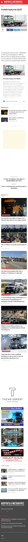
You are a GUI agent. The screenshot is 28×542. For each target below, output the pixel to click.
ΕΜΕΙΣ (2, 535)
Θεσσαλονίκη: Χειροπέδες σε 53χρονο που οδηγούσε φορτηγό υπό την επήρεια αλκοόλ (18, 112)
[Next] (15, 126)
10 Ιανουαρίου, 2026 (6, 248)
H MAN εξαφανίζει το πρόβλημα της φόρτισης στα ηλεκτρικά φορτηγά (16, 470)
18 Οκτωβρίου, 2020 (5, 12)
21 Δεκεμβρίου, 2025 (6, 303)
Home (2, 6)
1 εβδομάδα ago (12, 485)
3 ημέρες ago (12, 472)
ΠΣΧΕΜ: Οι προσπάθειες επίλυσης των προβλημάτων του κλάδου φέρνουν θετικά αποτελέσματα (13, 328)
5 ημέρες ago (12, 479)
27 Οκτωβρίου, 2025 (5, 360)
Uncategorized (8, 6)
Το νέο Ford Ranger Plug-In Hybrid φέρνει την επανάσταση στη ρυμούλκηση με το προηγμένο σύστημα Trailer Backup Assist (13, 299)
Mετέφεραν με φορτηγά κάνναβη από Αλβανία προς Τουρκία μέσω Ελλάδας (17, 483)
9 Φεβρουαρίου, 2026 (14, 115)
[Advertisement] (14, 139)
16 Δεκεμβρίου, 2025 (6, 331)
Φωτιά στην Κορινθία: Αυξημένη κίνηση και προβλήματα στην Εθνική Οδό (17, 489)
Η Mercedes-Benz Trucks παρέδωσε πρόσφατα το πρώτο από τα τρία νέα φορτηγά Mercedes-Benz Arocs (12, 356)
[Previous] (13, 126)
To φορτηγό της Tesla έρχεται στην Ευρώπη (11, 523)
